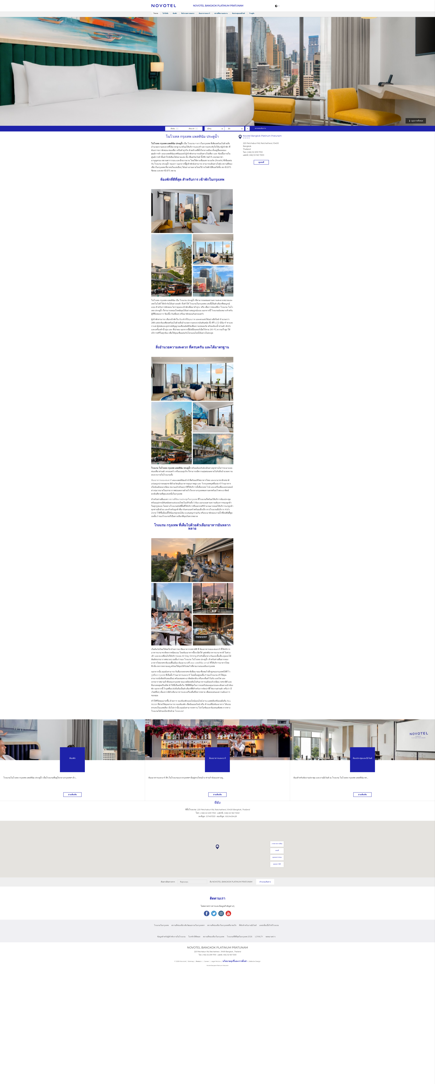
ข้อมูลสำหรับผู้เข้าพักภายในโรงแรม (171, 937)
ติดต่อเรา (199, 961)
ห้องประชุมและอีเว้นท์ (238, 13)
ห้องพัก (175, 13)
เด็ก (229, 129)
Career (206, 961)
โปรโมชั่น (165, 13)
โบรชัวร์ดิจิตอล (194, 937)
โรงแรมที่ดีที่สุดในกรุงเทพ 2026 (239, 937)
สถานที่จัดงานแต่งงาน (221, 13)
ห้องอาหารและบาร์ (204, 13)
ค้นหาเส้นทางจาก (168, 882)
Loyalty (259, 937)
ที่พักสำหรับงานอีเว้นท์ (248, 925)
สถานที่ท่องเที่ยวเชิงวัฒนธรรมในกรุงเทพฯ (188, 925)
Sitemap (191, 961)
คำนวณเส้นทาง (265, 882)
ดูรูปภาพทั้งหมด (417, 121)
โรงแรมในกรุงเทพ (161, 925)
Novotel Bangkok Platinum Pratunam (232, 882)
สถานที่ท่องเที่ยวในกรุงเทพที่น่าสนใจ (221, 925)
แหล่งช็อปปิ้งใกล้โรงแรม (269, 925)
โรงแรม (155, 13)
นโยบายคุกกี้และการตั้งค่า (235, 961)
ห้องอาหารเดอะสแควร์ (161, 480)
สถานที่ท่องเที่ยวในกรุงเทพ (213, 937)
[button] (217, 847)
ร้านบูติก (251, 13)
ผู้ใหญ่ (209, 129)
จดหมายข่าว (271, 937)
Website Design (254, 961)
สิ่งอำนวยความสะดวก (187, 13)
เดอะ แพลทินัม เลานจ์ (199, 663)
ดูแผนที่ (261, 162)
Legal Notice (215, 961)
